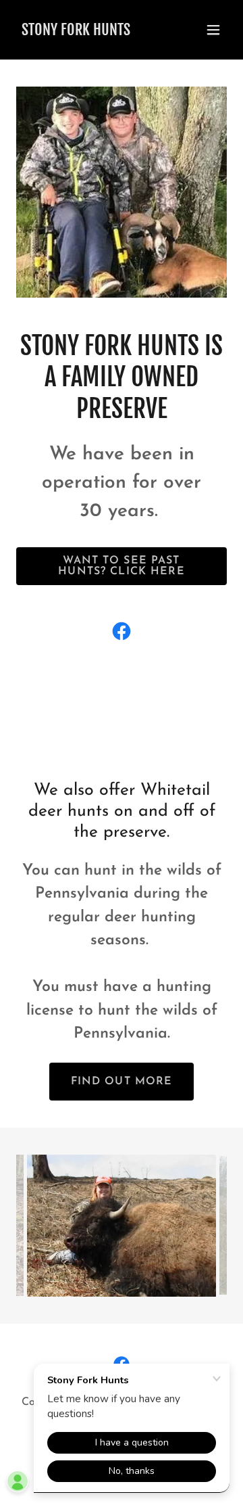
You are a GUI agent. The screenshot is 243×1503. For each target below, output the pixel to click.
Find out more (122, 1081)
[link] (76, 32)
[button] (213, 29)
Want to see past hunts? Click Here (121, 566)
